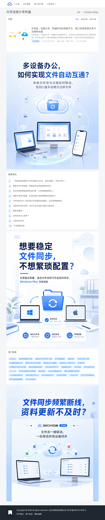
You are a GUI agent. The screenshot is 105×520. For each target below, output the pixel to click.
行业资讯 (35, 41)
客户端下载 (38, 4)
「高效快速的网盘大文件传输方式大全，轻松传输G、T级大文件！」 (40, 181)
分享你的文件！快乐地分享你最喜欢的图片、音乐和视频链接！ (38, 201)
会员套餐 (26, 4)
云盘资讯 (51, 4)
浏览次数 (84, 19)
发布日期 (92, 19)
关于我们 (20, 514)
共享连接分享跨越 (91, 12)
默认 (77, 19)
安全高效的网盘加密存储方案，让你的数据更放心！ (33, 191)
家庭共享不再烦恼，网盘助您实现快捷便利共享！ (32, 186)
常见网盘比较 (19, 226)
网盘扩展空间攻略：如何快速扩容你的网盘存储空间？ (34, 196)
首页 (78, 12)
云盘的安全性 (18, 221)
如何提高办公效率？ (21, 216)
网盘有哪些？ (18, 211)
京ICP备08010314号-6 (76, 510)
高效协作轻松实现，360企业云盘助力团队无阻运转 (33, 206)
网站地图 (38, 514)
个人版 (16, 4)
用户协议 (29, 514)
